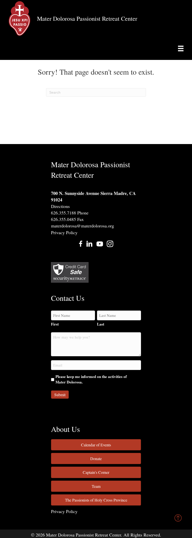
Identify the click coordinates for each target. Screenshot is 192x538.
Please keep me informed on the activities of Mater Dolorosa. (91, 379)
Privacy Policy (64, 232)
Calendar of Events (96, 444)
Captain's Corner (96, 472)
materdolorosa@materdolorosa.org (82, 226)
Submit (60, 394)
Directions (60, 206)
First (55, 324)
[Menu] (180, 48)
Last (100, 324)
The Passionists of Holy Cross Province (96, 500)
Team (96, 486)
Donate (96, 458)
